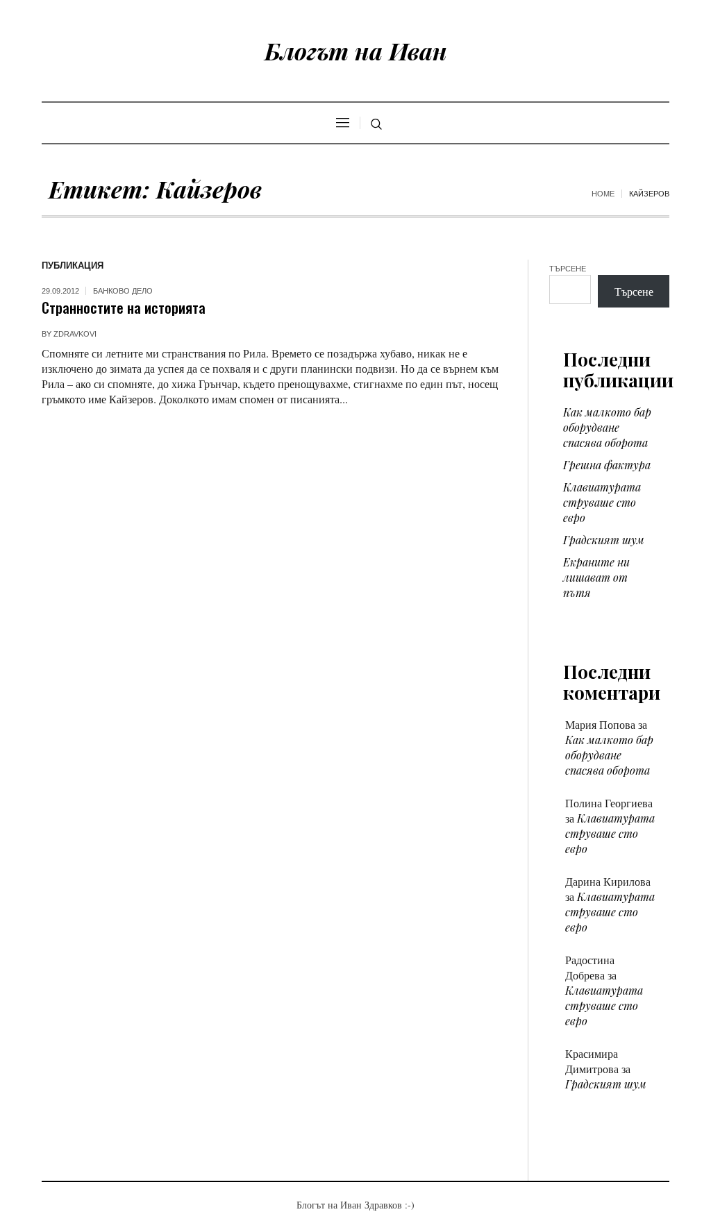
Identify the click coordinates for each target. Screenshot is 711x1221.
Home (603, 194)
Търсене (567, 268)
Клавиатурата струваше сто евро (602, 502)
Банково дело (123, 291)
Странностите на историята (124, 307)
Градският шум (603, 539)
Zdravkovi (75, 334)
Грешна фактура (607, 464)
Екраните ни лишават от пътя (596, 577)
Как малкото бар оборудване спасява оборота (607, 427)
